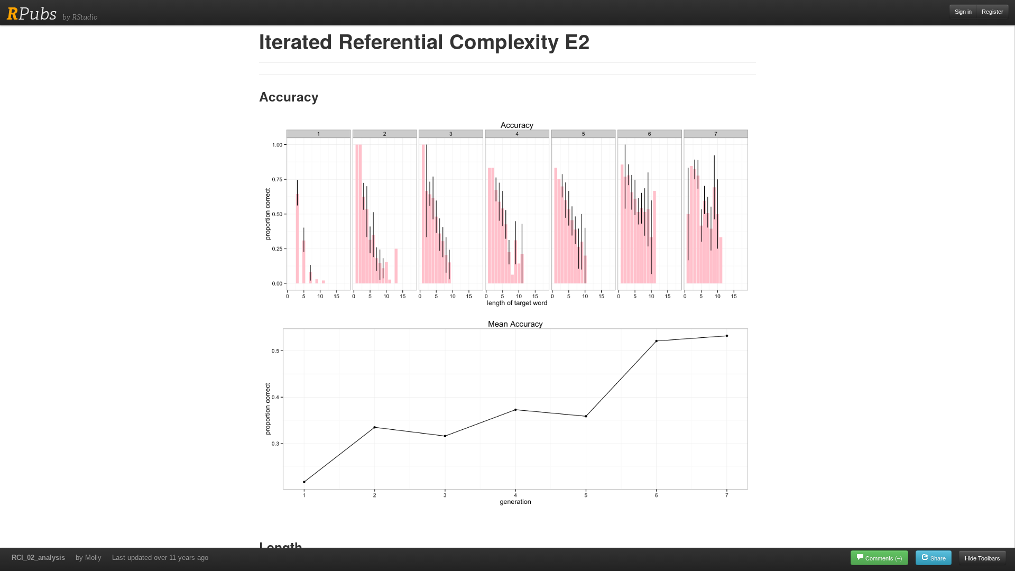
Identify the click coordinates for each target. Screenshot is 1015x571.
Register (992, 11)
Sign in (963, 11)
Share (937, 558)
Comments (883, 558)
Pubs (31, 14)
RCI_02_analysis (38, 557)
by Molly (89, 557)
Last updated (160, 557)
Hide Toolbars (982, 558)
